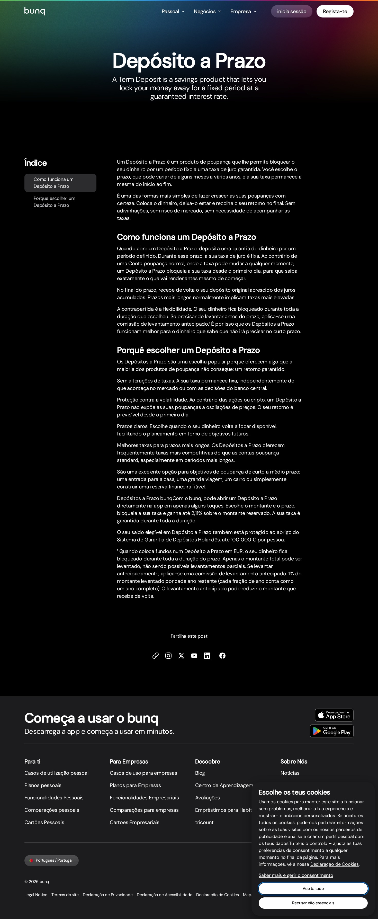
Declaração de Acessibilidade (164, 894)
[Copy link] (155, 655)
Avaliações (207, 797)
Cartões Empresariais (134, 822)
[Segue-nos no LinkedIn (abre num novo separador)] (207, 655)
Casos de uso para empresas (143, 773)
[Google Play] (332, 731)
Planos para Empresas (135, 785)
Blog (200, 773)
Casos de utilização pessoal (56, 773)
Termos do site (65, 894)
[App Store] (334, 715)
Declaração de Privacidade (108, 894)
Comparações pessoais (51, 810)
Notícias (290, 773)
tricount (204, 822)
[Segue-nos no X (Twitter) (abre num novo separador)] (181, 655)
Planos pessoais (42, 785)
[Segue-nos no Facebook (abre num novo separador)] (222, 655)
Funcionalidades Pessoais (54, 797)
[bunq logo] (34, 11)
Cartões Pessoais (44, 822)
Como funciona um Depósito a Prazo (54, 182)
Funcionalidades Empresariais (144, 797)
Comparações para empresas (144, 810)
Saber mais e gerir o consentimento (296, 875)
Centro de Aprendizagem (224, 785)
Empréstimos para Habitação (229, 810)
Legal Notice (35, 894)
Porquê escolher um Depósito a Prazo (54, 201)
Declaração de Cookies (217, 894)
